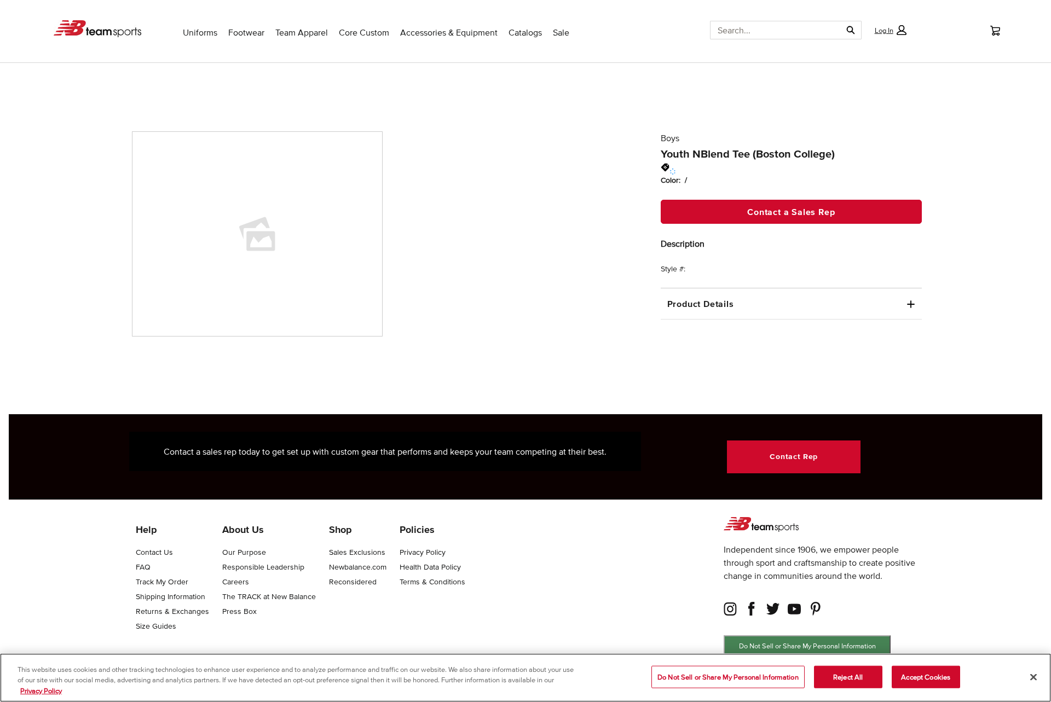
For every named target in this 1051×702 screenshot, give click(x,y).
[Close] (1033, 677)
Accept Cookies (925, 676)
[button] (890, 30)
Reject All (848, 676)
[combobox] (771, 30)
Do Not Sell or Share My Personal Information (807, 646)
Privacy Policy (41, 691)
